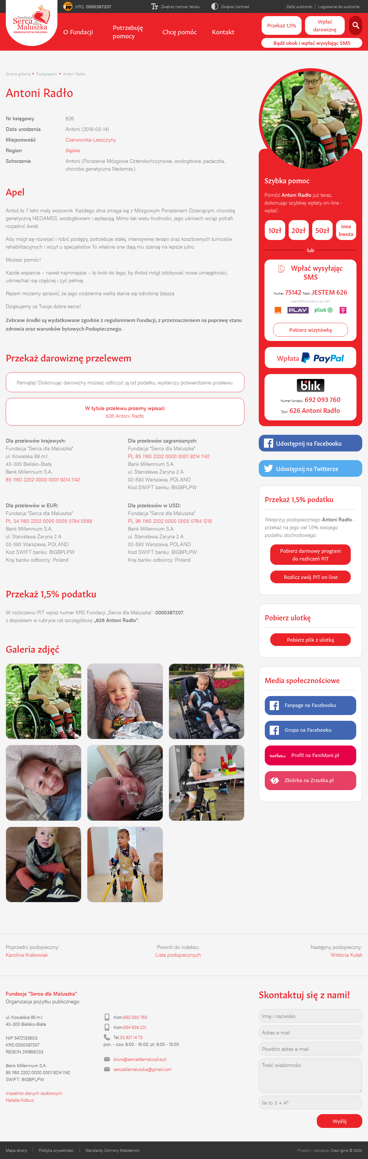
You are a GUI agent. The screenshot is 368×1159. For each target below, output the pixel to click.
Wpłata (289, 357)
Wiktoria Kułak (346, 954)
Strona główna (18, 74)
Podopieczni (46, 74)
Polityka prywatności (56, 1150)
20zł (299, 230)
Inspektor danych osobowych (34, 1093)
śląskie (73, 150)
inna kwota (346, 229)
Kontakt (223, 31)
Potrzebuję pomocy (128, 30)
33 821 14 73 (131, 1037)
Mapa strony (16, 1150)
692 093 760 (135, 1017)
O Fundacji (78, 31)
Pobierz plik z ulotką (310, 639)
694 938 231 (134, 1027)
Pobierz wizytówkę (310, 329)
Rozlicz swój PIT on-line (311, 576)
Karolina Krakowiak (27, 954)
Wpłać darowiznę (324, 25)
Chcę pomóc (179, 31)
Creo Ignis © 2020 (346, 1150)
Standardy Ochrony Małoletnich (112, 1150)
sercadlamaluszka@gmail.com (143, 1069)
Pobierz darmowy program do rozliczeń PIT (310, 554)
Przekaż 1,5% (281, 24)
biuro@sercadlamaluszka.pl (140, 1059)
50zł (322, 230)
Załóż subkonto (299, 6)
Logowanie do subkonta (338, 6)
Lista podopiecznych (178, 954)
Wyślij (340, 1120)
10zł (275, 230)
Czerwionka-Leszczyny (91, 139)
